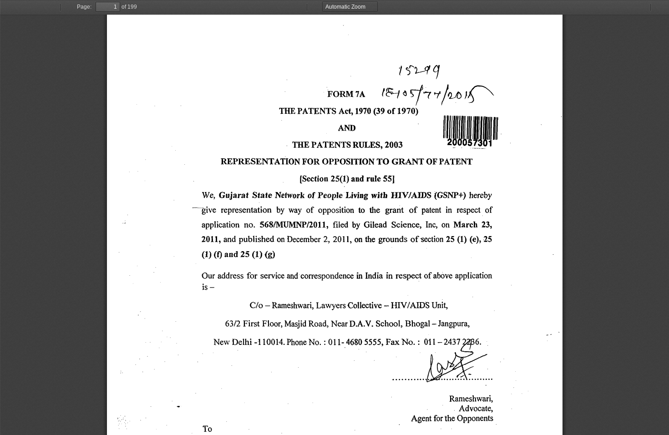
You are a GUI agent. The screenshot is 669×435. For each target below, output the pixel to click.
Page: (84, 7)
